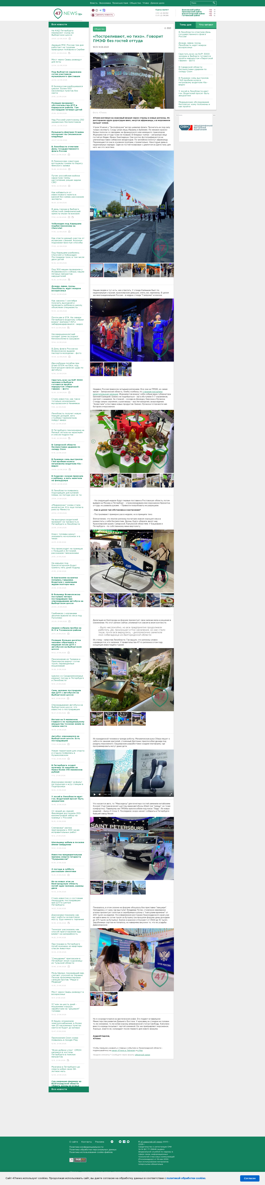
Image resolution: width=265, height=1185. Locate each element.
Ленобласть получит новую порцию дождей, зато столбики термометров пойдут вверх (66, 419)
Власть (94, 3)
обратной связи (142, 1055)
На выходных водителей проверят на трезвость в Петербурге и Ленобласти (65, 523)
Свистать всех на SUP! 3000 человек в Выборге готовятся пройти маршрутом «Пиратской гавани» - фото (196, 57)
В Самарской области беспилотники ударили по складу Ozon (193, 69)
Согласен (250, 1178)
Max (128, 1141)
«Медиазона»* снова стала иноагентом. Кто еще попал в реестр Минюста (67, 509)
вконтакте (96, 10)
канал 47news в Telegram (123, 1050)
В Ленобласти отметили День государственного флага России (195, 34)
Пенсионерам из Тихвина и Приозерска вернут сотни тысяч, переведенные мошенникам (65, 664)
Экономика (105, 3)
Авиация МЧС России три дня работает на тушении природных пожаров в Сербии (67, 49)
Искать (214, 3)
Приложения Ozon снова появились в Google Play (64, 1040)
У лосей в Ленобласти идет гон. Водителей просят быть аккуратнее (194, 93)
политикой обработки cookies (186, 1178)
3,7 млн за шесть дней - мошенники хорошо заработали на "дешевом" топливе (65, 1009)
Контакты (86, 1142)
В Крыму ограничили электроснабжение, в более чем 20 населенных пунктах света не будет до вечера (66, 1026)
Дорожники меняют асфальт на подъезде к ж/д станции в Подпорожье (67, 786)
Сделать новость (104, 15)
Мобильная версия (93, 10)
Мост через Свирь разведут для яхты (66, 62)
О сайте (73, 1142)
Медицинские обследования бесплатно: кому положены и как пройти (194, 104)
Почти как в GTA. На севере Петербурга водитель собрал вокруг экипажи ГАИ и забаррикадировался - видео (67, 323)
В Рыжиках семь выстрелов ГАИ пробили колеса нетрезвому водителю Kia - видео (194, 81)
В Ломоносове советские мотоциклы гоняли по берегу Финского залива (67, 165)
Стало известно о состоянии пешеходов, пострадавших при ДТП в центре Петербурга (67, 903)
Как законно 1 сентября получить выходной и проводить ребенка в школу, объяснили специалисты (66, 306)
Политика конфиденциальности (86, 1147)
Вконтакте (120, 1141)
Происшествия (120, 3)
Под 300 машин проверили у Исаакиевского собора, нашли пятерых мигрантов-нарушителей (67, 275)
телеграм (100, 10)
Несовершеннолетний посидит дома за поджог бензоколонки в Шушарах (65, 338)
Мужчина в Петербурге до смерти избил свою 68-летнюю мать (65, 1071)
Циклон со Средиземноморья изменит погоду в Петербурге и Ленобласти (67, 680)
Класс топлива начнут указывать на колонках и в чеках (65, 538)
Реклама (99, 1142)
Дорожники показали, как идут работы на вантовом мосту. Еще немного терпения (67, 919)
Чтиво (146, 3)
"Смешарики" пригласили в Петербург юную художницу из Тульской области (66, 962)
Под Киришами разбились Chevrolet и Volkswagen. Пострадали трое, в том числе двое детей (67, 258)
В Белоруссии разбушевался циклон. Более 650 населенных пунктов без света (67, 91)
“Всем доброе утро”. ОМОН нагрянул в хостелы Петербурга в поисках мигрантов (66, 1055)
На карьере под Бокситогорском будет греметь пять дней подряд (65, 567)
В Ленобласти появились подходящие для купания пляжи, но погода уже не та (66, 494)
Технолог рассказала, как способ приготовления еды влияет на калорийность (66, 933)
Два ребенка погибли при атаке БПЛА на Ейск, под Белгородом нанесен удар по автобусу (67, 368)
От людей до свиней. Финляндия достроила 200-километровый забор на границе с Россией (66, 816)
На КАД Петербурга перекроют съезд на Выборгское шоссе (62, 34)
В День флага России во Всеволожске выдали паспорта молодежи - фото (66, 353)
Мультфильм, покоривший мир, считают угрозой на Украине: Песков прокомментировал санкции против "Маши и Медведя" (67, 979)
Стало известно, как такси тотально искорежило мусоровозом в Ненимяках (65, 403)
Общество (135, 3)
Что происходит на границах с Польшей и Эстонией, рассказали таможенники (67, 553)
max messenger (104, 10)
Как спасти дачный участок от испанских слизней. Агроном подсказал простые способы (67, 242)
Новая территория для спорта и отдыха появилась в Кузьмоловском (67, 755)
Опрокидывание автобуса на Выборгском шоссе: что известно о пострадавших (67, 709)
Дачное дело (157, 3)
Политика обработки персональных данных (92, 1150)
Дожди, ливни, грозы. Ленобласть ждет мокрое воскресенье (192, 45)
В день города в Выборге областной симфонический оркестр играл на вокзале (65, 213)
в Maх (140, 1050)
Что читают (206, 25)
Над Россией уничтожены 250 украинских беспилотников (67, 122)
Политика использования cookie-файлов (91, 1152)
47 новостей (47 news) (151, 1142)
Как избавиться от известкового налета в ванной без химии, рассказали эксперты (67, 197)
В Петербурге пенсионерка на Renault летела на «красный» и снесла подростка (67, 434)
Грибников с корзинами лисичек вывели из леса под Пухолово (66, 617)
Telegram (124, 1141)
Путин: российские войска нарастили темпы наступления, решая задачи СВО (66, 181)
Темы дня (185, 25)
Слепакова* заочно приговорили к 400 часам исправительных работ (65, 832)
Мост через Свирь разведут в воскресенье (67, 995)
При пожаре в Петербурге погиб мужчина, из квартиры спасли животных (66, 948)
